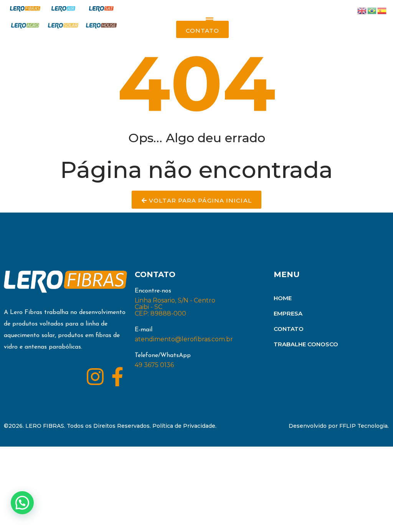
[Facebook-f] (117, 376)
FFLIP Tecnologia (363, 425)
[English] (362, 10)
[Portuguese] (372, 10)
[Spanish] (382, 10)
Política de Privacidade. (184, 425)
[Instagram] (95, 376)
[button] (209, 20)
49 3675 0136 (154, 365)
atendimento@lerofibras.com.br (184, 339)
